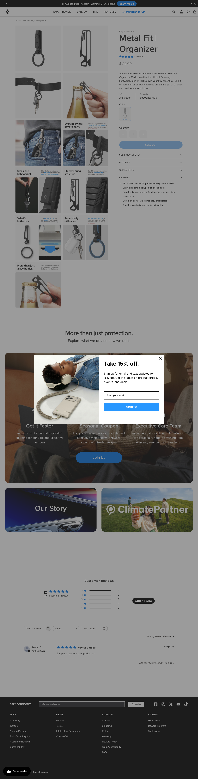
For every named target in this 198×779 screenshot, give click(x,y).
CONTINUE (131, 407)
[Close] (160, 358)
